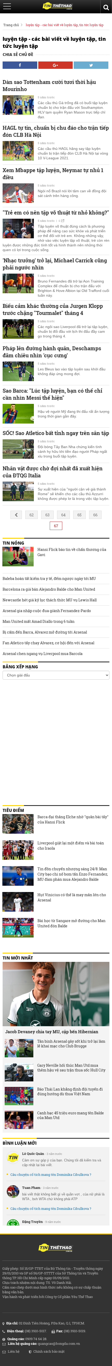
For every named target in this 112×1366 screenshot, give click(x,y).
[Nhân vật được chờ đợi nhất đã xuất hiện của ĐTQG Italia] (18, 492)
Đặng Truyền (32, 1221)
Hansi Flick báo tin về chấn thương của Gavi (72, 552)
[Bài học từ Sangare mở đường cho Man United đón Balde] (18, 928)
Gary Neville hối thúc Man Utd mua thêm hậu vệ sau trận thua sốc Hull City (71, 1068)
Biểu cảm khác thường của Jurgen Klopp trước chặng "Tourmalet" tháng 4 (53, 309)
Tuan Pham (31, 1187)
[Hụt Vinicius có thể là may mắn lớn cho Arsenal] (18, 902)
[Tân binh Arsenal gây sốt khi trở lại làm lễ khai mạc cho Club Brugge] (19, 1048)
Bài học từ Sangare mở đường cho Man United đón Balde (71, 923)
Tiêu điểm (13, 810)
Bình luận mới (20, 1143)
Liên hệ (14, 1351)
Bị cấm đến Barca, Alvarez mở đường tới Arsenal (45, 632)
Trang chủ (11, 25)
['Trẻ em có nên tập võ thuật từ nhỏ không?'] (18, 229)
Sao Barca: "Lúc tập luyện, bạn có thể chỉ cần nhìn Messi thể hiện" (52, 394)
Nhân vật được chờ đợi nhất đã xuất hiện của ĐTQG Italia (53, 472)
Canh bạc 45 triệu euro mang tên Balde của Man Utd (70, 1115)
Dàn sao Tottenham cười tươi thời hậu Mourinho (49, 85)
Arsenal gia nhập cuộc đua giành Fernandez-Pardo (47, 610)
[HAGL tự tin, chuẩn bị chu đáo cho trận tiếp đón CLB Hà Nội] (18, 151)
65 (79, 514)
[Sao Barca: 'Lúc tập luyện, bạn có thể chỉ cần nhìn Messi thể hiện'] (18, 414)
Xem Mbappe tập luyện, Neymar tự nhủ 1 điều (53, 173)
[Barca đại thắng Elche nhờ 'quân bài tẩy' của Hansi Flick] (18, 824)
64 (63, 514)
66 (95, 514)
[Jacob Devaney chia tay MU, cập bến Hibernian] (56, 994)
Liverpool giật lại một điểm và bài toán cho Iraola (71, 845)
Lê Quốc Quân (33, 1153)
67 (56, 525)
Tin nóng (13, 543)
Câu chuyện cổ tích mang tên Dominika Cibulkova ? (50, 1174)
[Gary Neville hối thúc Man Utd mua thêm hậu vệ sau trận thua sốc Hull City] (19, 1072)
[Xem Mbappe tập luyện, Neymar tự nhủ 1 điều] (18, 193)
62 (31, 514)
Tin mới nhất (18, 958)
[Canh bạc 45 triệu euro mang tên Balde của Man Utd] (19, 1120)
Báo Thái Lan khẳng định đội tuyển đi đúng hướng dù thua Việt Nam (70, 1091)
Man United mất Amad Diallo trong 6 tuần (38, 621)
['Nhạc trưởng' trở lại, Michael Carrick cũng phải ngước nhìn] (18, 284)
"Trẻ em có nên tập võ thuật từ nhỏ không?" (56, 212)
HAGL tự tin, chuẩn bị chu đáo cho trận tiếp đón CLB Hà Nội (56, 131)
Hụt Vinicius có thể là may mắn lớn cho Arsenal (72, 897)
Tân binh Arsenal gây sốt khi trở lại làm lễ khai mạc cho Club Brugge (71, 1043)
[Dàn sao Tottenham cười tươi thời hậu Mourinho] (18, 105)
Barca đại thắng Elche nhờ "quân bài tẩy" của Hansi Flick (73, 819)
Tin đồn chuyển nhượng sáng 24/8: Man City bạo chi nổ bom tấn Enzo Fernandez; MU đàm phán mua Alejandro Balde (73, 874)
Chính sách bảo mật (49, 1351)
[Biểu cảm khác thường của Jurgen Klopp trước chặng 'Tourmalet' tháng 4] (18, 329)
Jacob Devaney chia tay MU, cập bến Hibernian (51, 1031)
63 (47, 514)
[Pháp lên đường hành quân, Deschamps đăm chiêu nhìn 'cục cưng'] (18, 372)
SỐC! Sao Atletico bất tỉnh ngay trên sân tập (56, 433)
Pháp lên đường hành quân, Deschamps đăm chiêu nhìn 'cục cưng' (52, 352)
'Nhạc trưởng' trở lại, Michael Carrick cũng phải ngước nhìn (55, 264)
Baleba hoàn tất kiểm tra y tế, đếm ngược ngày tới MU (49, 578)
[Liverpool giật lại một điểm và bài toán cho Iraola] (18, 850)
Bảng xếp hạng (20, 667)
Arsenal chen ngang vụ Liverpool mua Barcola (43, 653)
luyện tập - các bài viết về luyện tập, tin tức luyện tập (64, 25)
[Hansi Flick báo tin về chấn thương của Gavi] (18, 557)
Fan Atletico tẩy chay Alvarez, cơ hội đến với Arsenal (48, 642)
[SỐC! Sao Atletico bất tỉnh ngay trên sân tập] (18, 449)
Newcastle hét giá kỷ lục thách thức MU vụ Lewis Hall (50, 599)
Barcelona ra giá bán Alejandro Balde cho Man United (49, 589)
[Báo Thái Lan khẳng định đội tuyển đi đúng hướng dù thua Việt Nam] (19, 1096)
